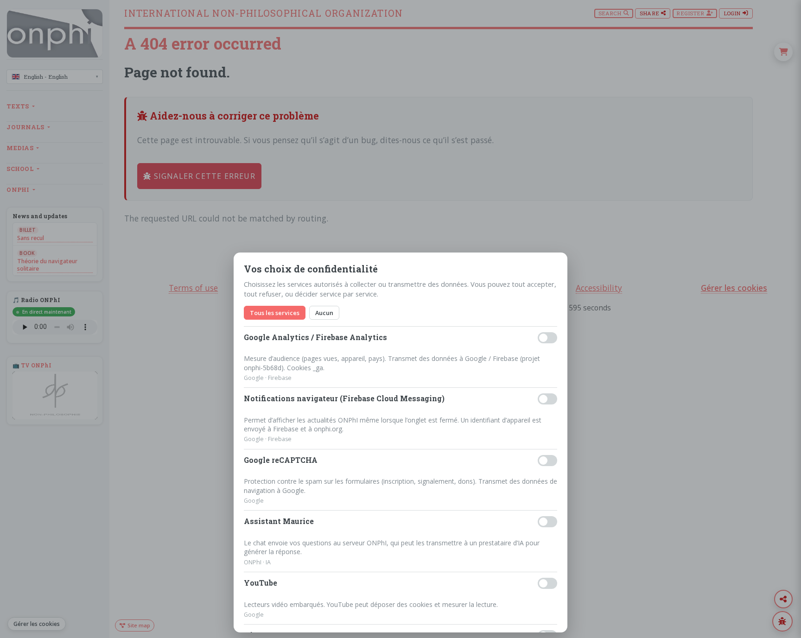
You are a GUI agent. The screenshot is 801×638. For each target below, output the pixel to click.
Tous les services (274, 313)
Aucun (324, 313)
